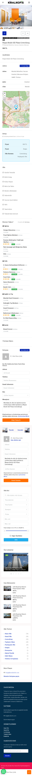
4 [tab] (19, 574)
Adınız (4, 369)
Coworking (6, 38)
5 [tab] (22, 574)
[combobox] (16, 395)
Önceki (11, 430)
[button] (16, 107)
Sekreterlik (8, 195)
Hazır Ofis (8, 633)
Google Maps (25, 66)
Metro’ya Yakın (9, 186)
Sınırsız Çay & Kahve (11, 200)
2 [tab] (14, 574)
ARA (16, 540)
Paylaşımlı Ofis (13, 38)
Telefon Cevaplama (11, 659)
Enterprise (8, 650)
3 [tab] (17, 574)
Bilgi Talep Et (16, 420)
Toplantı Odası (10, 642)
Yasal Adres (8, 209)
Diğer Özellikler (16, 536)
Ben (3, 392)
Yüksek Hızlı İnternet (11, 214)
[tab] (4, 33)
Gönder (7, 756)
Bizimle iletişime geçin (11, 676)
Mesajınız (5, 399)
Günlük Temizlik (9, 172)
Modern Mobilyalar (10, 191)
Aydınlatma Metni (23, 416)
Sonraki (20, 430)
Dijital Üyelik (9, 653)
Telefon (5, 377)
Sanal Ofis (8, 636)
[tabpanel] (16, 562)
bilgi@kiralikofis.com (12, 672)
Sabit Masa (8, 656)
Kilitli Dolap (8, 177)
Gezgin (7, 647)
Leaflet (13, 127)
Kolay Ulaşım (8, 182)
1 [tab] (12, 574)
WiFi (5, 204)
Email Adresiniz (7, 384)
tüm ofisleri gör (25, 350)
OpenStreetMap (20, 127)
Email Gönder (16, 480)
